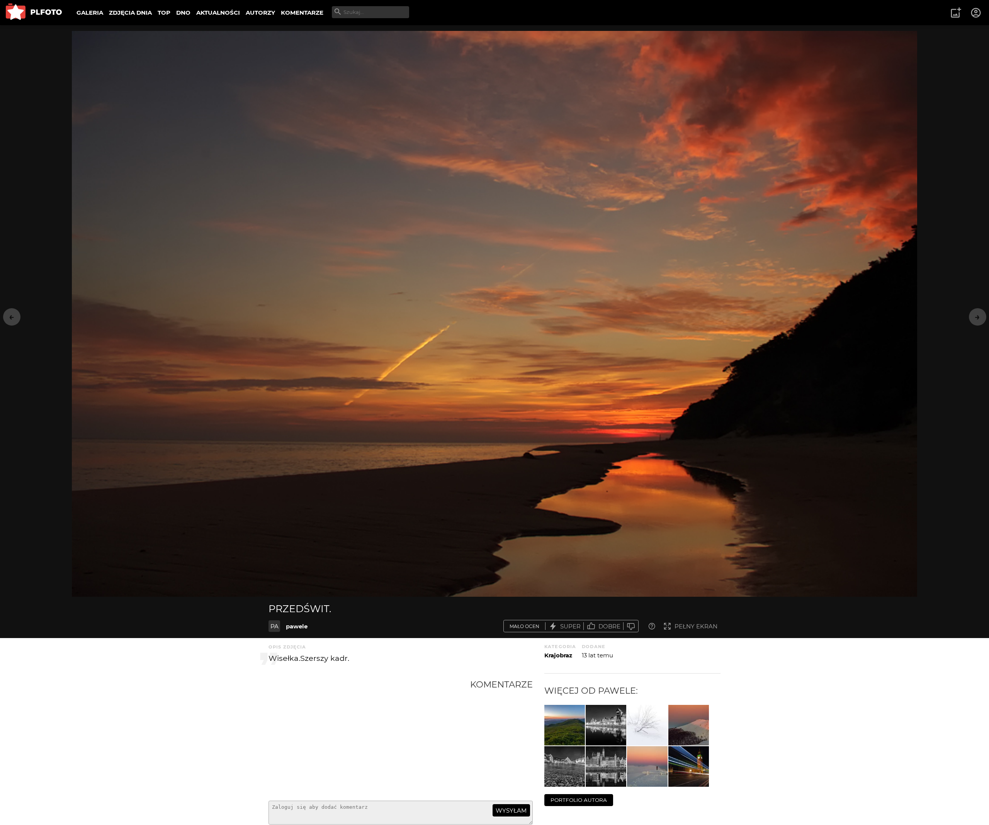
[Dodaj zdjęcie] (955, 12)
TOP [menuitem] (164, 12)
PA (274, 626)
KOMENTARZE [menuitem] (302, 12)
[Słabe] (631, 626)
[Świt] (564, 725)
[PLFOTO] (34, 12)
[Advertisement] (369, 737)
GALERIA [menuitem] (89, 12)
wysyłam (511, 810)
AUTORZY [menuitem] (260, 12)
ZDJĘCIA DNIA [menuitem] (130, 12)
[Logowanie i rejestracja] (976, 12)
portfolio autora (579, 800)
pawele (297, 626)
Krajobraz (558, 655)
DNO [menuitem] (183, 12)
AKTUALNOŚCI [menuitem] (218, 12)
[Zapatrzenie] (647, 766)
